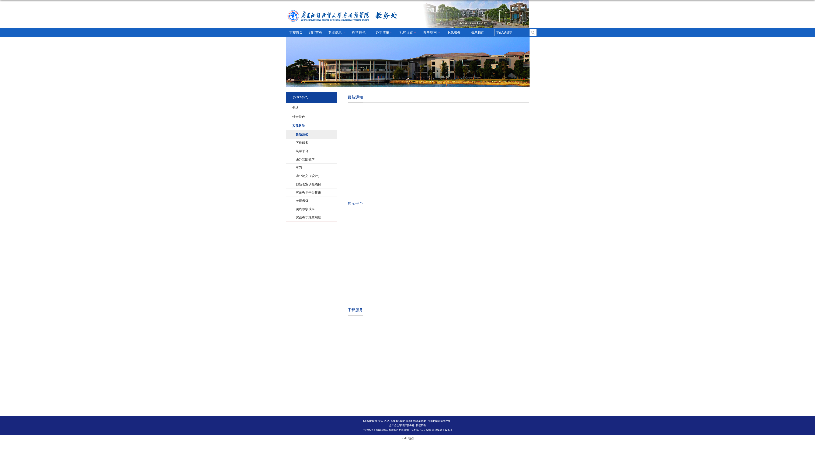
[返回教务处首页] (360, 6)
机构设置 (406, 32)
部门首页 (315, 32)
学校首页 (296, 32)
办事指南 (430, 32)
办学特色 (358, 32)
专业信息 (335, 32)
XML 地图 (408, 438)
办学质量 (382, 32)
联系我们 (477, 32)
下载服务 (454, 32)
